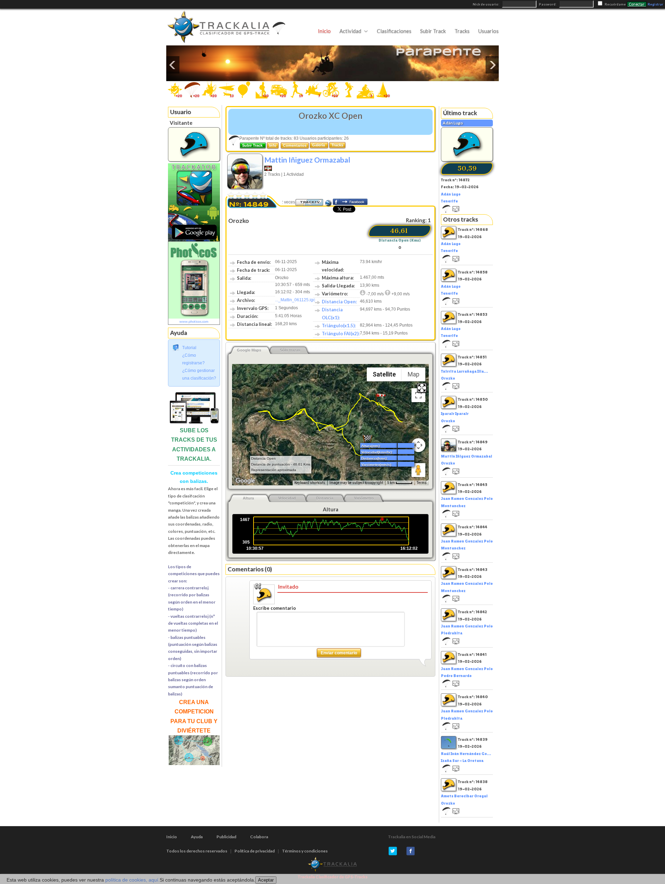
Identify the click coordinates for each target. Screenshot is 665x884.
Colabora (259, 836)
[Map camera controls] (418, 445)
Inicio (324, 31)
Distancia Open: (339, 301)
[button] (380, 398)
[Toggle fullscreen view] (418, 395)
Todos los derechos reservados (196, 850)
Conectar (637, 4)
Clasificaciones (394, 31)
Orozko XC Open (330, 116)
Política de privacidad (254, 850)
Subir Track (433, 31)
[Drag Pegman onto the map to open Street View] (418, 470)
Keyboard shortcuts (309, 483)
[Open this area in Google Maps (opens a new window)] (245, 480)
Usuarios (488, 31)
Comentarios (295, 145)
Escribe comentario (274, 608)
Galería (319, 145)
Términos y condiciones (305, 850)
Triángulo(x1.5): (339, 325)
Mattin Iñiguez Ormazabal (307, 159)
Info (272, 145)
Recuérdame (615, 4)
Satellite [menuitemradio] (384, 374)
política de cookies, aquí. (132, 880)
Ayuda (197, 836)
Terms (422, 483)
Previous (172, 64)
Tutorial (189, 347)
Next (492, 64)
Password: (548, 4)
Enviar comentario (339, 652)
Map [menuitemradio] (413, 374)
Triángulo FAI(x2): (341, 333)
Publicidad (226, 836)
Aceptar (266, 880)
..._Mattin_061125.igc (295, 299)
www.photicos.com (194, 321)
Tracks (462, 31)
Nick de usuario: (486, 4)
